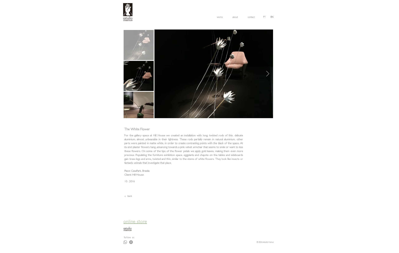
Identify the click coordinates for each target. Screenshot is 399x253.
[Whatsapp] (125, 242)
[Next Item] (267, 74)
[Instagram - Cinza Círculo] (131, 242)
